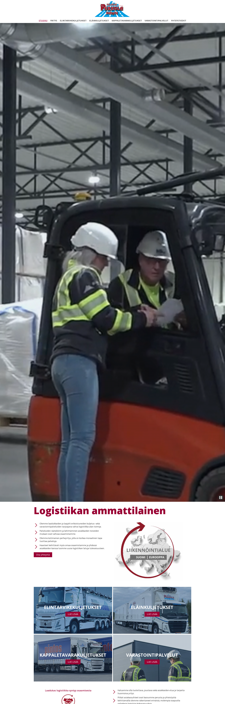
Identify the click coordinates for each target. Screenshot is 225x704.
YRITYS (53, 20)
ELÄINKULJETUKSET (99, 20)
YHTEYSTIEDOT (178, 20)
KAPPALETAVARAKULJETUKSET (127, 20)
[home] (112, 9)
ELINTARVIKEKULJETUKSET (73, 20)
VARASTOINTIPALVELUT (156, 20)
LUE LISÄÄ (73, 614)
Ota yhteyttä (43, 554)
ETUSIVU (43, 20)
